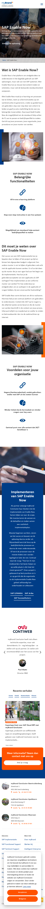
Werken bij (28, 844)
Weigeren (22, 899)
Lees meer (27, 886)
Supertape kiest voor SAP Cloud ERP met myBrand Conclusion (22, 726)
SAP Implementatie (9, 840)
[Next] (40, 652)
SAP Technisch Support (10, 849)
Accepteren (22, 892)
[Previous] (5, 652)
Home (4, 60)
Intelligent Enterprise (32, 849)
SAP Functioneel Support (11, 844)
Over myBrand (30, 840)
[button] (41, 4)
